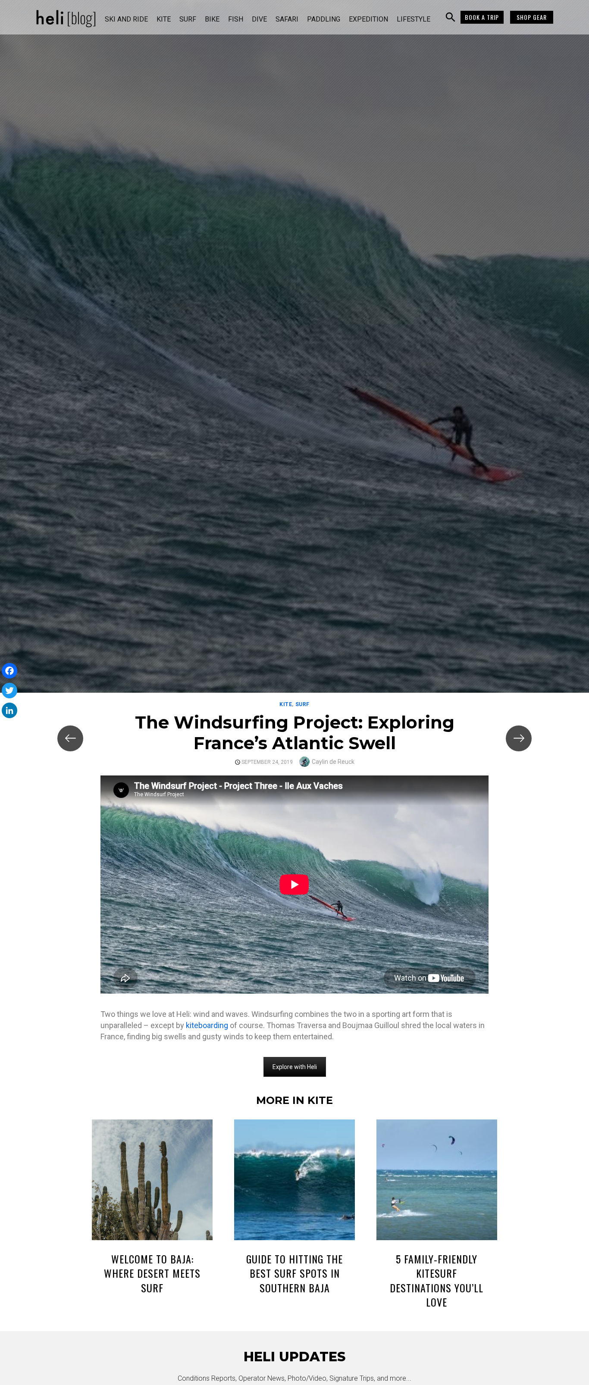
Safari (287, 19)
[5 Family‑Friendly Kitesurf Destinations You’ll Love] (436, 1181)
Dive (259, 19)
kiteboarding (207, 1025)
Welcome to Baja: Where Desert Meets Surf (152, 1273)
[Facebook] (9, 670)
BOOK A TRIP (482, 17)
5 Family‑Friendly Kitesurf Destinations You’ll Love (436, 1280)
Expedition (368, 19)
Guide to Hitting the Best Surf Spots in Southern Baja (294, 1273)
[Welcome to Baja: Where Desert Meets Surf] (152, 1181)
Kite (164, 19)
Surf (187, 19)
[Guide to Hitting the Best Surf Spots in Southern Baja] (294, 1181)
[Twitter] (9, 690)
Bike (212, 19)
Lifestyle (413, 19)
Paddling (323, 19)
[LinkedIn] (9, 710)
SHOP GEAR (532, 17)
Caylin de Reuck (333, 761)
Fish (235, 19)
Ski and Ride (126, 19)
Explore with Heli (295, 1066)
